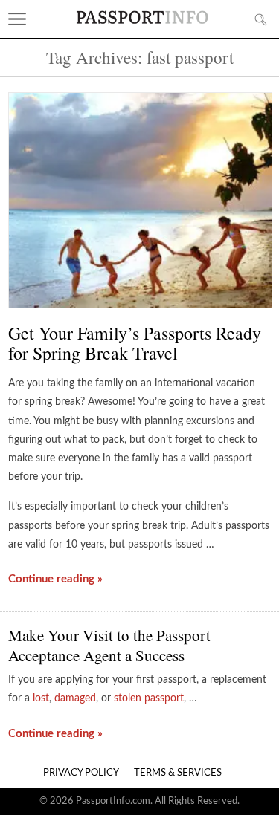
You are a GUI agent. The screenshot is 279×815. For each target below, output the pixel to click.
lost (41, 698)
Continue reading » (55, 579)
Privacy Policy (81, 773)
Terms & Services (178, 773)
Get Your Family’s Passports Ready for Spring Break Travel (134, 343)
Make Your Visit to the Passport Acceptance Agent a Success (109, 645)
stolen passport (149, 698)
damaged (75, 698)
